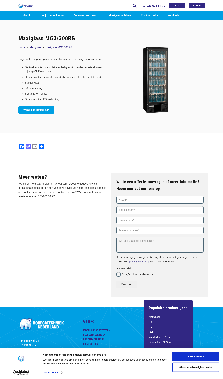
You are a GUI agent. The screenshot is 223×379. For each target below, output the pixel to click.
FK (150, 327)
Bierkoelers (90, 344)
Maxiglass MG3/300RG (58, 47)
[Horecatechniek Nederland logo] (28, 5)
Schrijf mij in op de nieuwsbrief (138, 274)
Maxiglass (35, 47)
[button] (134, 6)
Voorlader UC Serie (160, 337)
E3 (150, 322)
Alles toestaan (196, 356)
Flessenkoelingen (94, 334)
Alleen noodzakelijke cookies (195, 367)
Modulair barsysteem (96, 330)
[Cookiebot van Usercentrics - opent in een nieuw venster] (21, 372)
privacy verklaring (139, 261)
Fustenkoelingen (93, 339)
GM (151, 332)
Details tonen (50, 372)
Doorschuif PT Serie (160, 342)
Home (21, 47)
